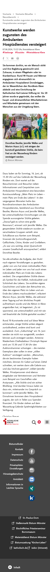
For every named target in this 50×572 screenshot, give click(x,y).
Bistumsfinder (16, 444)
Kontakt (19, 449)
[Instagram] (32, 470)
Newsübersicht (9, 17)
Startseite (7, 14)
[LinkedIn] (32, 479)
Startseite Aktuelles (24, 14)
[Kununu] (32, 498)
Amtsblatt (18, 479)
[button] (4, 58)
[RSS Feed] (32, 507)
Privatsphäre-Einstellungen (16, 467)
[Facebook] (32, 451)
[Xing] (32, 488)
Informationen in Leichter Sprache (14, 486)
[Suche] (34, 422)
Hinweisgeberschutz (13, 474)
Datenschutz (16, 460)
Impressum (17, 454)
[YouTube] (32, 461)
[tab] (25, 564)
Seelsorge (8, 52)
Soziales (20, 52)
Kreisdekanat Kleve (36, 52)
